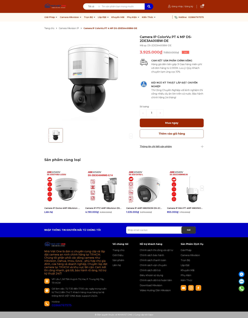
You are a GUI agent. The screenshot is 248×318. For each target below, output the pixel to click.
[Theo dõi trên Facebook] (198, 287)
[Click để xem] (89, 80)
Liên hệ (117, 265)
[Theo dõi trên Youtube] (184, 287)
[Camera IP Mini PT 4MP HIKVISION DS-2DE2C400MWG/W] (185, 187)
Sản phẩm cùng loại (62, 160)
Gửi (188, 230)
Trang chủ (118, 250)
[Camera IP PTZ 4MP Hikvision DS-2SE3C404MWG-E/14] (103, 187)
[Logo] (55, 6)
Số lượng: (144, 106)
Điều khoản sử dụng (151, 275)
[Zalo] (241, 281)
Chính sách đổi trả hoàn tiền (156, 280)
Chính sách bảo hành (152, 255)
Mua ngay (171, 123)
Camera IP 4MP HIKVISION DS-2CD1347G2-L (144, 208)
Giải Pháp (49, 17)
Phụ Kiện (132, 17)
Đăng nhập (177, 6)
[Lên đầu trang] (243, 313)
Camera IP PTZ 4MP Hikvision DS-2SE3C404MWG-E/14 (103, 208)
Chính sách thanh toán (153, 260)
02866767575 (196, 17)
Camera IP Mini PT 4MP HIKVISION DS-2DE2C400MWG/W (185, 208)
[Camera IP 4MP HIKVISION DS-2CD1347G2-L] (144, 187)
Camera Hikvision (70, 17)
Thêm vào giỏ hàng (105, 203)
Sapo (150, 314)
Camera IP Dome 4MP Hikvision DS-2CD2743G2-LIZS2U (62, 208)
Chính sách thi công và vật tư (156, 250)
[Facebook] (241, 274)
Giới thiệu (118, 255)
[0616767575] (241, 288)
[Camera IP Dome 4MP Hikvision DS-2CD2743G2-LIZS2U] (62, 187)
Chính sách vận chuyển (153, 265)
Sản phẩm (118, 260)
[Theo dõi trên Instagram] (191, 287)
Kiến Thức (148, 17)
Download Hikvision (151, 285)
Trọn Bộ (88, 17)
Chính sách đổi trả (150, 270)
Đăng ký (189, 6)
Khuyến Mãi (117, 17)
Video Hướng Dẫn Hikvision (155, 290)
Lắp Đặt (102, 17)
